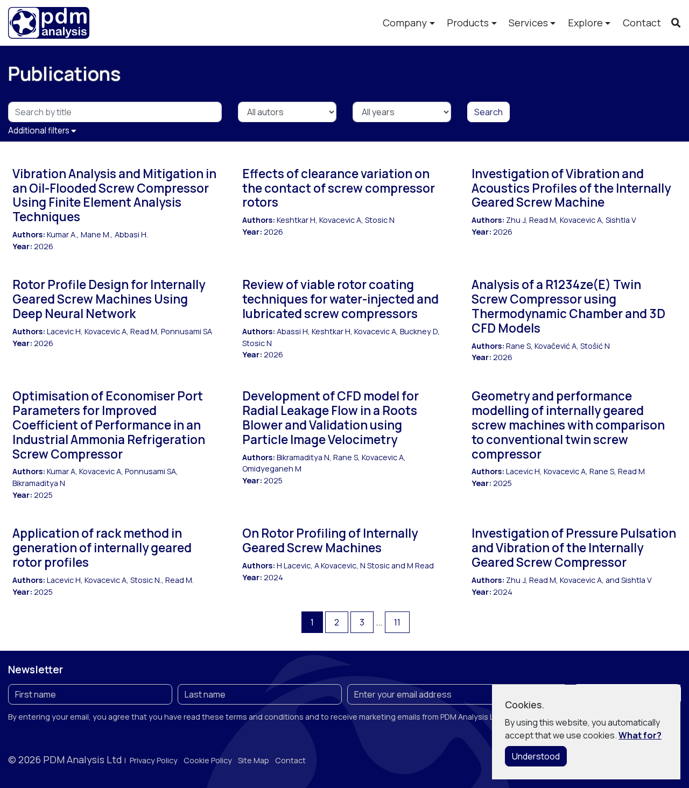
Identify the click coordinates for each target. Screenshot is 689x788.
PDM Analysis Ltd (82, 759)
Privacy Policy (154, 760)
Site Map (253, 760)
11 (397, 622)
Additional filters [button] (38, 130)
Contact (642, 22)
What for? (640, 735)
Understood (536, 756)
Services (528, 22)
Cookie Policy (208, 760)
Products (468, 22)
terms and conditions (265, 717)
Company (405, 22)
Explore (585, 22)
